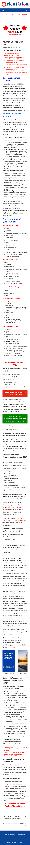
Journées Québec (8, 326)
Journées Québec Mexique (11, 287)
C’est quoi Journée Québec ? (12, 53)
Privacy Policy (21, 834)
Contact (12, 834)
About (7, 834)
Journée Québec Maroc (12, 809)
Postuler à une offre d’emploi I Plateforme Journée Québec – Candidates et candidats (15, 749)
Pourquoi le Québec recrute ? (12, 55)
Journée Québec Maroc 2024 (12, 59)
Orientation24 (19, 842)
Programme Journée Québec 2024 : (14, 57)
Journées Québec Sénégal (11, 298)
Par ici (14, 647)
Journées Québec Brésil (10, 259)
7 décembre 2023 (7, 47)
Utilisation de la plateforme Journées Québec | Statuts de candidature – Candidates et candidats (14, 754)
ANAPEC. (15, 429)
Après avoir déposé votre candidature (16, 71)
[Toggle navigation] (3, 10)
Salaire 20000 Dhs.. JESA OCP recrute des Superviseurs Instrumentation (15, 817)
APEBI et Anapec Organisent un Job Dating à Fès (14, 824)
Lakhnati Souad (17, 47)
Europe (16, 326)
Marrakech (9, 426)
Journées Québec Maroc (10, 225)
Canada (4, 39)
